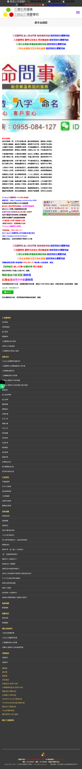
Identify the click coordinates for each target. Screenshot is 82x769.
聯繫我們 (56, 1)
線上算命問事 (6, 395)
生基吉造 (5, 442)
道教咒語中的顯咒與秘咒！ (11, 568)
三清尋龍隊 (6, 496)
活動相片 (5, 657)
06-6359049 (30, 762)
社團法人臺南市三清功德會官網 (12, 647)
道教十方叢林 (6, 588)
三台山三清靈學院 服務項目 (11, 361)
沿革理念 (5, 322)
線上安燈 (5, 399)
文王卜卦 (5, 419)
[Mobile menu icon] (78, 12)
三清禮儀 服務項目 (8, 371)
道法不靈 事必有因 (8, 530)
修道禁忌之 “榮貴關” (8, 564)
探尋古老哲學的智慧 (9, 583)
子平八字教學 (6, 486)
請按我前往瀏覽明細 (60, 35)
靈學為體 (7, 212)
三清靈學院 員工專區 (9, 341)
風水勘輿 (5, 452)
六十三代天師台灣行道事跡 (11, 578)
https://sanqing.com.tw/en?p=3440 (23, 200)
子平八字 (5, 428)
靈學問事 (5, 404)
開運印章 (5, 457)
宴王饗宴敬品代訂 (8, 466)
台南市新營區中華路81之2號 (35, 759)
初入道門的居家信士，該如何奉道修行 (15, 540)
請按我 (27, 274)
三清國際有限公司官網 (9, 375)
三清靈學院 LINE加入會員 (10, 351)
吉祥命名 (5, 438)
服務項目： (6, 200)
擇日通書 (5, 433)
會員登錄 (70, 1)
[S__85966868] (41, 93)
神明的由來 (6, 516)
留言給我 (5, 618)
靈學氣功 (5, 409)
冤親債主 (5, 390)
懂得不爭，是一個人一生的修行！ (13, 549)
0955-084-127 (38, 1)
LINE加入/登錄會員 (8, 346)
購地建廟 (5, 607)
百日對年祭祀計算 (8, 471)
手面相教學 (6, 482)
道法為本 (20, 212)
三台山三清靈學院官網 (9, 638)
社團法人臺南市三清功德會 (11, 380)
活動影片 (5, 662)
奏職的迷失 (6, 544)
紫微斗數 (5, 423)
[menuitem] (56, 5)
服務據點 (5, 623)
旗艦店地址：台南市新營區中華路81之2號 (17, 239)
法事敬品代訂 (6, 462)
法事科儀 (5, 414)
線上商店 (5, 332)
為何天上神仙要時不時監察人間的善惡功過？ (17, 573)
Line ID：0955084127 (10, 288)
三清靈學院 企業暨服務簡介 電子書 (13, 366)
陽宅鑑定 (5, 447)
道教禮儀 (5, 521)
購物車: (35, 4)
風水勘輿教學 (6, 491)
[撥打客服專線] (2, 386)
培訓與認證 (6, 327)
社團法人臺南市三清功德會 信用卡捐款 (15, 385)
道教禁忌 (5, 525)
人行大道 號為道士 (8, 535)
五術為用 (14, 212)
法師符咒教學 (6, 501)
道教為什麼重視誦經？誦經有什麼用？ (15, 597)
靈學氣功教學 (6, 505)
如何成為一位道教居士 (9, 592)
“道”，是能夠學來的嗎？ (10, 554)
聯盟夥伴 (5, 336)
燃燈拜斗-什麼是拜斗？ (10, 559)
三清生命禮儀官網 (8, 633)
